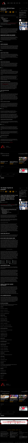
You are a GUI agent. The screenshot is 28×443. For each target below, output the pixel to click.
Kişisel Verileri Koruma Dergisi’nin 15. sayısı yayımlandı (5, 435)
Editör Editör (7, 146)
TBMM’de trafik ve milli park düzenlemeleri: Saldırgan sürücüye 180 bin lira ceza (5, 434)
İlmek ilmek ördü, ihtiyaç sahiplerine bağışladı (22, 162)
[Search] (26, 8)
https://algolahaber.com (8, 147)
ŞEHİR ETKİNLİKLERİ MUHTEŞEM (5, 21)
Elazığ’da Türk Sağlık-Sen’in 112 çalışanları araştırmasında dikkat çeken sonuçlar (14, 162)
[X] (25, 3)
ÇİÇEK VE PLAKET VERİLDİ (4, 19)
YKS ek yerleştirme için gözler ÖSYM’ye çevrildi (4, 162)
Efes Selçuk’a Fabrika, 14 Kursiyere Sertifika (5, 153)
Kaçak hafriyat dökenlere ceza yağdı (4, 436)
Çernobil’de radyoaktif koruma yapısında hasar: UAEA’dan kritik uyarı (14, 436)
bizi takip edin (11, 142)
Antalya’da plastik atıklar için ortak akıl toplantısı (22, 17)
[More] (16, 12)
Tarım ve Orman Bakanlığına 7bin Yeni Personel (22, 153)
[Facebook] (23, 3)
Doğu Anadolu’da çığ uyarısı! (12, 437)
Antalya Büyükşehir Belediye (5, 84)
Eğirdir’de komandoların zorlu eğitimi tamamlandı (22, 15)
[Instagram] (24, 3)
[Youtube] (26, 3)
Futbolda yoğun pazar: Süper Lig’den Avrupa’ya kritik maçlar (22, 14)
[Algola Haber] (3, 3)
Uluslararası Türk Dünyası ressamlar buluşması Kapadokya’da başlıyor (22, 12)
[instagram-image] (20, 23)
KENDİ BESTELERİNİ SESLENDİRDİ (4, 18)
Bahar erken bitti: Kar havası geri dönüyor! (4, 432)
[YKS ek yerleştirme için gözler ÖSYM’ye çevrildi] (5, 159)
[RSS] (16, 429)
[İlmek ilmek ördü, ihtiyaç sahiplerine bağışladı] (23, 159)
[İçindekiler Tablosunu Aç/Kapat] (16, 17)
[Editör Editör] (3, 146)
